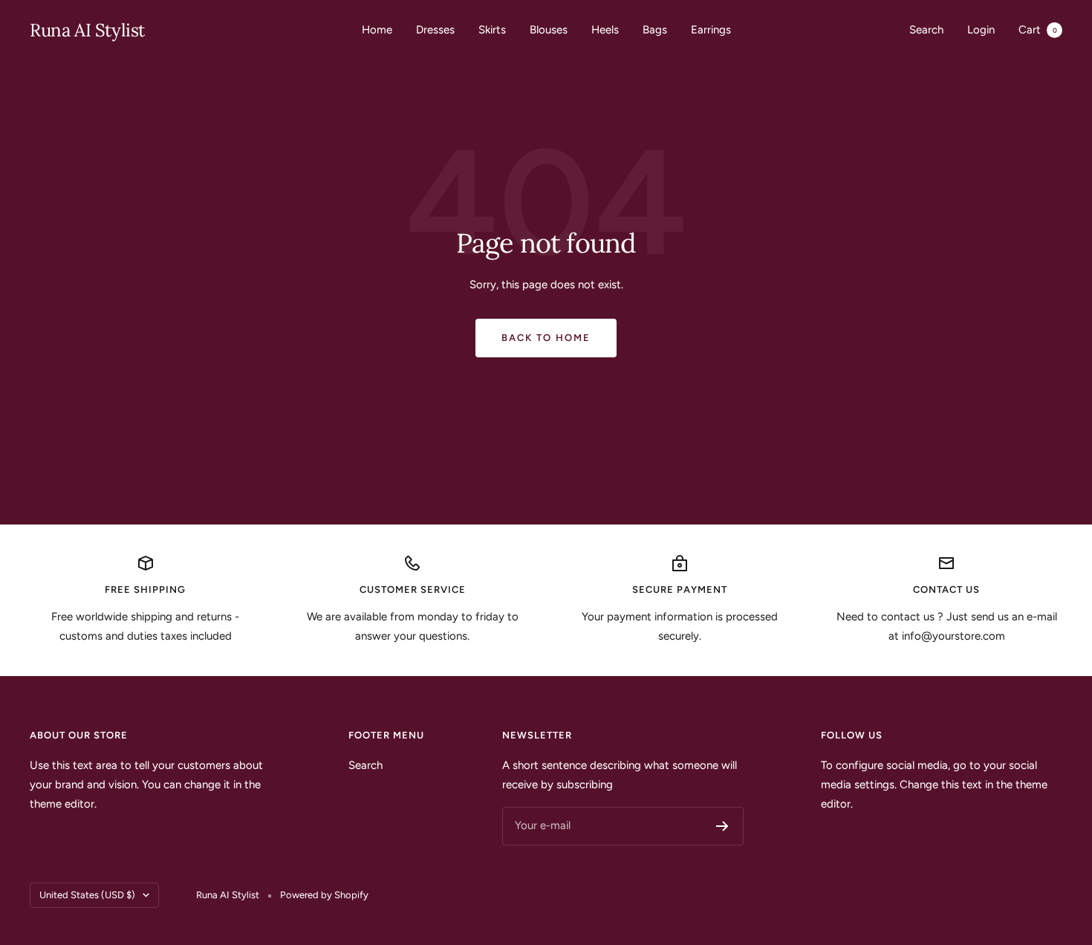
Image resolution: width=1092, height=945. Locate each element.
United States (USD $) (87, 894)
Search (926, 29)
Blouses (549, 29)
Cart (1037, 29)
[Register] (722, 826)
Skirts (492, 29)
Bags (655, 29)
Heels (605, 29)
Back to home (546, 337)
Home (377, 29)
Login (981, 29)
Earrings (711, 29)
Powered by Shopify (324, 894)
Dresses (435, 29)
